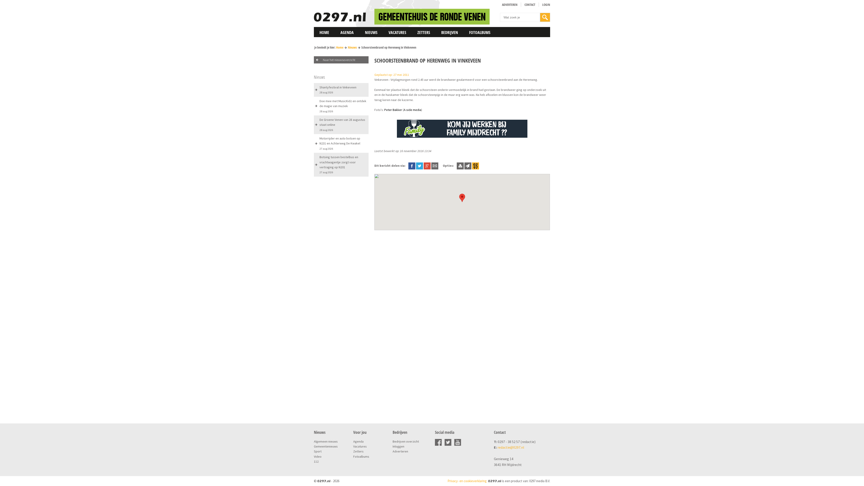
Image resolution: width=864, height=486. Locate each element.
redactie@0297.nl (510, 447)
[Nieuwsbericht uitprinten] (460, 166)
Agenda (347, 32)
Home (324, 32)
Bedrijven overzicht (406, 441)
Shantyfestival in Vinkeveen (338, 89)
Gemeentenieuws (326, 446)
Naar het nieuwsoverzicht (339, 60)
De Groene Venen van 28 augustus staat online (342, 125)
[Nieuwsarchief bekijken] (475, 166)
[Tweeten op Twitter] (419, 166)
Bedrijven (449, 32)
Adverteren (510, 4)
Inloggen (398, 446)
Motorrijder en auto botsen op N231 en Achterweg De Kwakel (340, 143)
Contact (529, 4)
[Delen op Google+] (427, 166)
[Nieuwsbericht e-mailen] (434, 166)
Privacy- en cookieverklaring (467, 481)
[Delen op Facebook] (411, 166)
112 (316, 461)
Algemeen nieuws (326, 441)
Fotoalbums (479, 32)
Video (318, 456)
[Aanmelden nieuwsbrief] (467, 166)
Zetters (423, 32)
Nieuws (371, 32)
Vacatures (397, 32)
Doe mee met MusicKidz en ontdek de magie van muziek (343, 106)
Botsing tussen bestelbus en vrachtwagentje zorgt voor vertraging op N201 (339, 164)
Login (546, 4)
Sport (318, 451)
